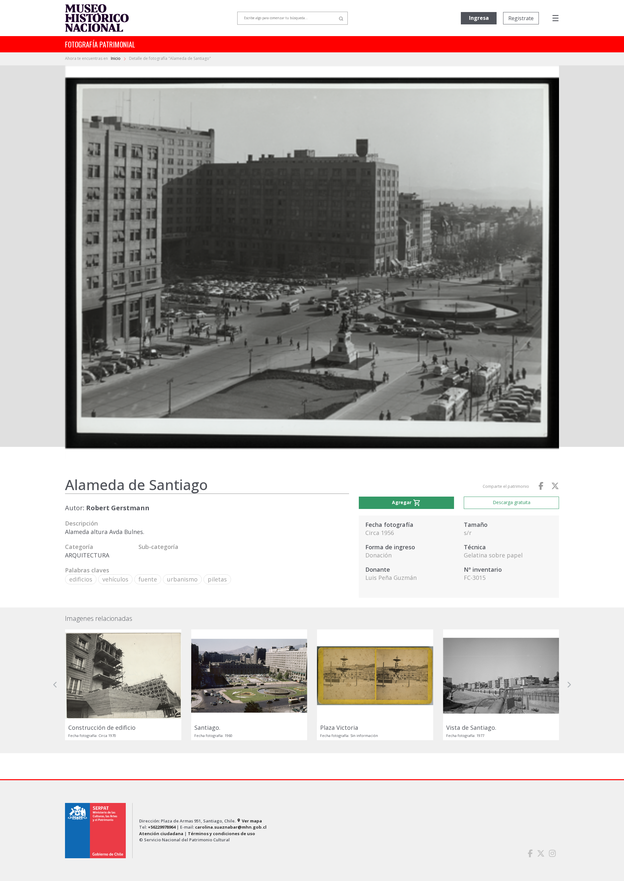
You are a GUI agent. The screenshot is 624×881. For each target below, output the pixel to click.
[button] (55, 684)
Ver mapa (249, 821)
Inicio (116, 58)
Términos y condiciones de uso (221, 833)
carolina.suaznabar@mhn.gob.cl (230, 827)
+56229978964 (162, 827)
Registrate (521, 18)
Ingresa (479, 17)
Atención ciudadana (161, 833)
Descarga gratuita (511, 502)
